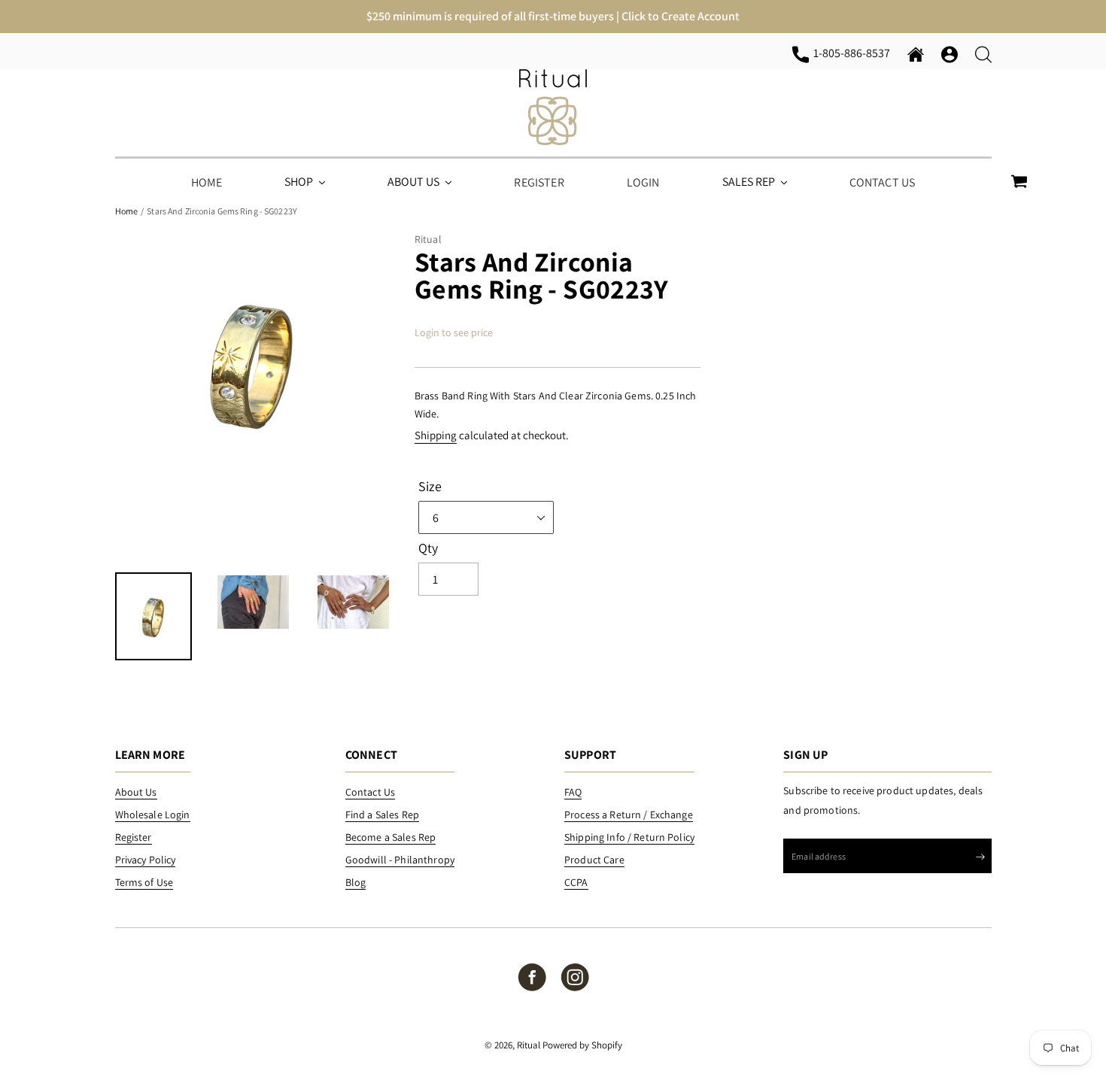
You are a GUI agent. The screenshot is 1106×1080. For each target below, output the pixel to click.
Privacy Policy (145, 859)
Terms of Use (144, 882)
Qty (428, 548)
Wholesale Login (152, 814)
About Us (136, 792)
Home (126, 211)
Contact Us (370, 792)
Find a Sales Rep (382, 814)
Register (133, 837)
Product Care (594, 859)
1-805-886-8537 (854, 52)
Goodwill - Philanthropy (399, 859)
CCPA (576, 882)
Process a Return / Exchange (628, 814)
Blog (355, 882)
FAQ (573, 792)
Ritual (528, 1045)
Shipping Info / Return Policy (629, 837)
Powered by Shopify (582, 1045)
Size (430, 486)
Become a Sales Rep (390, 837)
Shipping (436, 435)
